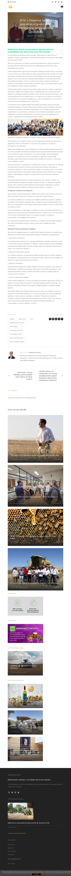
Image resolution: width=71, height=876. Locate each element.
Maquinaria (23, 672)
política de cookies (44, 872)
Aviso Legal (11, 863)
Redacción (11, 848)
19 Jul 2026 (15, 459)
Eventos (41, 35)
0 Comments (57, 459)
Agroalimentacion (24, 542)
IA (22, 326)
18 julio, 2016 (15, 672)
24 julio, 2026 (15, 758)
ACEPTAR (36, 874)
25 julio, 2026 (15, 731)
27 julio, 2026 (15, 705)
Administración (12, 851)
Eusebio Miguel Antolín (17, 322)
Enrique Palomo (35, 352)
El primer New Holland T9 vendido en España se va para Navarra (23, 665)
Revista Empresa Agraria (17, 341)
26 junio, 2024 (13, 827)
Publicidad (11, 854)
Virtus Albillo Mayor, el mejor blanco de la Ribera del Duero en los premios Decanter (25, 700)
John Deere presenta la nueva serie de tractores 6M (28, 823)
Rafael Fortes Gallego (16, 338)
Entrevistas (23, 459)
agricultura (22, 319)
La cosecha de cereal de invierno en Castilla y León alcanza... (35, 583)
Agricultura (32, 35)
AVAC (31, 319)
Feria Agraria (14, 326)
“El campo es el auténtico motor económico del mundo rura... (35, 455)
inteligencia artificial (16, 330)
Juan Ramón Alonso (16, 334)
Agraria (12, 319)
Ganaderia (22, 503)
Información (11, 844)
